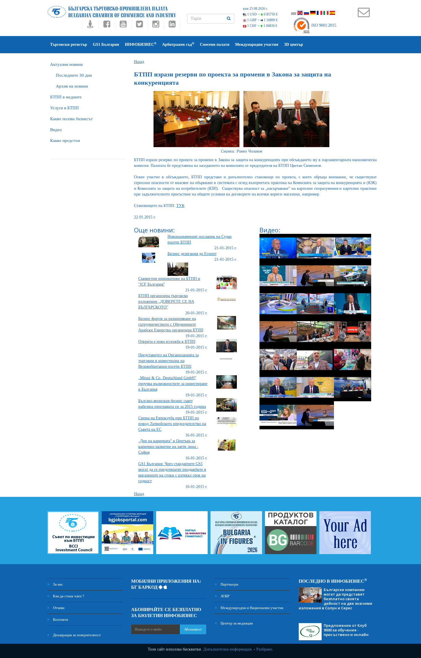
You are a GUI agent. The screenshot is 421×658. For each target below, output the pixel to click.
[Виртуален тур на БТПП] (90, 25)
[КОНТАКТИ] (363, 15)
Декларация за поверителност (76, 635)
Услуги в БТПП (64, 108)
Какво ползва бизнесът (71, 118)
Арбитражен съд (178, 44)
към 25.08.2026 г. (255, 9)
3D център (293, 44)
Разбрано (264, 649)
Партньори (229, 584)
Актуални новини (66, 64)
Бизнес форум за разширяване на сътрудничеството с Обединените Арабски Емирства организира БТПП (170, 324)
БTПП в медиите (66, 97)
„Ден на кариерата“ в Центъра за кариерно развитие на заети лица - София (168, 447)
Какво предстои (65, 140)
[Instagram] (155, 25)
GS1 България (106, 44)
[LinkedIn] (172, 25)
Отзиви (58, 608)
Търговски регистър (68, 44)
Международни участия (256, 44)
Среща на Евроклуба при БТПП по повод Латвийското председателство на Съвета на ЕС (172, 424)
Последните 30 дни (74, 75)
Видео (56, 129)
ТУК (180, 205)
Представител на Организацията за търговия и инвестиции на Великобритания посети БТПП (168, 361)
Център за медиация (236, 623)
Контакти (60, 619)
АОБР (224, 596)
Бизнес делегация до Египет (192, 254)
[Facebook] (107, 25)
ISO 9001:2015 (323, 25)
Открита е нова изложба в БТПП (166, 341)
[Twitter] (139, 25)
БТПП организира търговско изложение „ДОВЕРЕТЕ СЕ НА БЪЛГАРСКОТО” (166, 301)
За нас (57, 584)
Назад (139, 62)
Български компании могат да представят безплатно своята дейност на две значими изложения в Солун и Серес (335, 598)
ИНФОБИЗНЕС (140, 44)
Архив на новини (72, 86)
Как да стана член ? (68, 596)
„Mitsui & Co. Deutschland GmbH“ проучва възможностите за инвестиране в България (172, 384)
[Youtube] (123, 25)
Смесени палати (214, 44)
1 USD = (262, 14)
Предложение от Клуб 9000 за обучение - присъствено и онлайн (346, 630)
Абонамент (193, 629)
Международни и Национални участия (251, 608)
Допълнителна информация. (228, 649)
